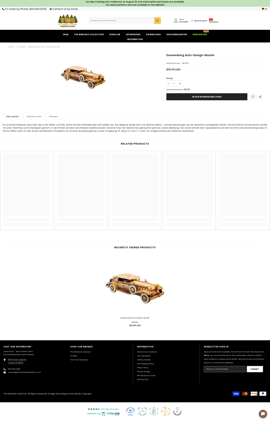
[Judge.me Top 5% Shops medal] (177, 411)
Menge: (169, 78)
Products (21, 46)
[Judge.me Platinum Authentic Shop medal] (142, 411)
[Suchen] (124, 20)
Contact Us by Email (65, 9)
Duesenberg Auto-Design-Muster (135, 318)
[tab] (13, 116)
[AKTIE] (258, 97)
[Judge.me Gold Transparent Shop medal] (165, 411)
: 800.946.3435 (37, 9)
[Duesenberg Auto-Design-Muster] (135, 284)
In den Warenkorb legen (206, 96)
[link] (252, 96)
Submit (255, 369)
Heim (11, 46)
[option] (83, 74)
